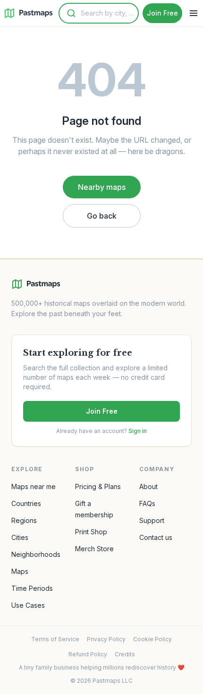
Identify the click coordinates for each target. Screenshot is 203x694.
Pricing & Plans (98, 486)
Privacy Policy (106, 639)
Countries (26, 503)
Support (151, 520)
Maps (19, 571)
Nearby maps (102, 187)
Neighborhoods (35, 554)
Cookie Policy (152, 639)
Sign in (137, 430)
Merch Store (94, 549)
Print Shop (91, 532)
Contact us (155, 537)
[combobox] (99, 13)
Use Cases (28, 605)
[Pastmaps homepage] (35, 284)
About (148, 486)
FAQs (147, 503)
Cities (19, 537)
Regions (24, 520)
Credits (125, 654)
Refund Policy (87, 654)
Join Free (102, 411)
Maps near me (33, 486)
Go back (102, 215)
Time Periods (32, 588)
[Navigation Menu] (193, 13)
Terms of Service (55, 639)
